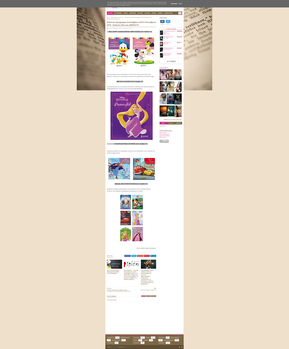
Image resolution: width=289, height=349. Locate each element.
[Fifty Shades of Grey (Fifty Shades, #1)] (161, 40)
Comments (178, 123)
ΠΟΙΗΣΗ (154, 13)
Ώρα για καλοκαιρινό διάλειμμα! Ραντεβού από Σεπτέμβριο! (113, 271)
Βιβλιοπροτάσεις (116, 340)
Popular (171, 123)
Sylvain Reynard (167, 55)
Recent (163, 123)
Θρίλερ (147, 337)
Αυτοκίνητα (130, 151)
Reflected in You (167, 42)
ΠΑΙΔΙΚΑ (160, 13)
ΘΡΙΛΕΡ (126, 13)
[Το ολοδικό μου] (178, 116)
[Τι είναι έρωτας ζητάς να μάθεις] (161, 34)
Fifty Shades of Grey (168, 36)
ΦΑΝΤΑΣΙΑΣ (133, 13)
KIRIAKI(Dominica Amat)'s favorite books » (173, 119)
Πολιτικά (146, 340)
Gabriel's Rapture (167, 53)
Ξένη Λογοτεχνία (175, 337)
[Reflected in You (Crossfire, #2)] (161, 46)
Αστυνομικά (136, 337)
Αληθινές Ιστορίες (125, 337)
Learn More (174, 3)
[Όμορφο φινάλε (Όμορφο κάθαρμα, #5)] (178, 92)
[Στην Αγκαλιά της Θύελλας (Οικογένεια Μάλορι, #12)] (163, 103)
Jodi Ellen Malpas (167, 49)
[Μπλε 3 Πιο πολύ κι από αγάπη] (170, 116)
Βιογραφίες (110, 342)
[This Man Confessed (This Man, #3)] (161, 51)
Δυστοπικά (161, 337)
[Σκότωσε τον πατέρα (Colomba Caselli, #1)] (178, 104)
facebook (153, 296)
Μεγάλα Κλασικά (148, 86)
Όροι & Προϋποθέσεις (165, 135)
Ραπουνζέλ (130, 86)
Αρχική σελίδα (163, 132)
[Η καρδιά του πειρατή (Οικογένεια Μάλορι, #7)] (170, 79)
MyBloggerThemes (129, 347)
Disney (110, 191)
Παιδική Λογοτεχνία (168, 340)
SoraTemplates (115, 347)
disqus (148, 296)
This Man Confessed (168, 48)
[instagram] (181, 347)
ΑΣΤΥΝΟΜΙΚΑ (118, 13)
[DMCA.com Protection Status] (164, 142)
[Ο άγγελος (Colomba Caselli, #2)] (163, 116)
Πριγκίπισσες (140, 151)
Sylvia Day (166, 43)
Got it (180, 3)
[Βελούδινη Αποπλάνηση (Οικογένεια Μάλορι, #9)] (163, 91)
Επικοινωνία (163, 137)
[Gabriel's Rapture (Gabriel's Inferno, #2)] (161, 57)
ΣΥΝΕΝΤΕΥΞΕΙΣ (168, 13)
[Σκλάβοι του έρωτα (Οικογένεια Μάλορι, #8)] (178, 79)
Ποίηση (135, 340)
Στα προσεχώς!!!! (164, 67)
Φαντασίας (161, 342)
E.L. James (166, 38)
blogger (144, 296)
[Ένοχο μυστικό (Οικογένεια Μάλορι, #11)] (170, 91)
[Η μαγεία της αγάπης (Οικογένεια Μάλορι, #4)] (163, 79)
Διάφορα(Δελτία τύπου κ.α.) (117, 17)
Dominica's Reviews (171, 28)
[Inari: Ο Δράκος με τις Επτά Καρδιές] (170, 103)
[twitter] (179, 347)
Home (110, 13)
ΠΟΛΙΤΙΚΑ (147, 13)
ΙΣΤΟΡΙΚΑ (140, 13)
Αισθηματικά (111, 337)
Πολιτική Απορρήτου (165, 134)
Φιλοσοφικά (136, 342)
